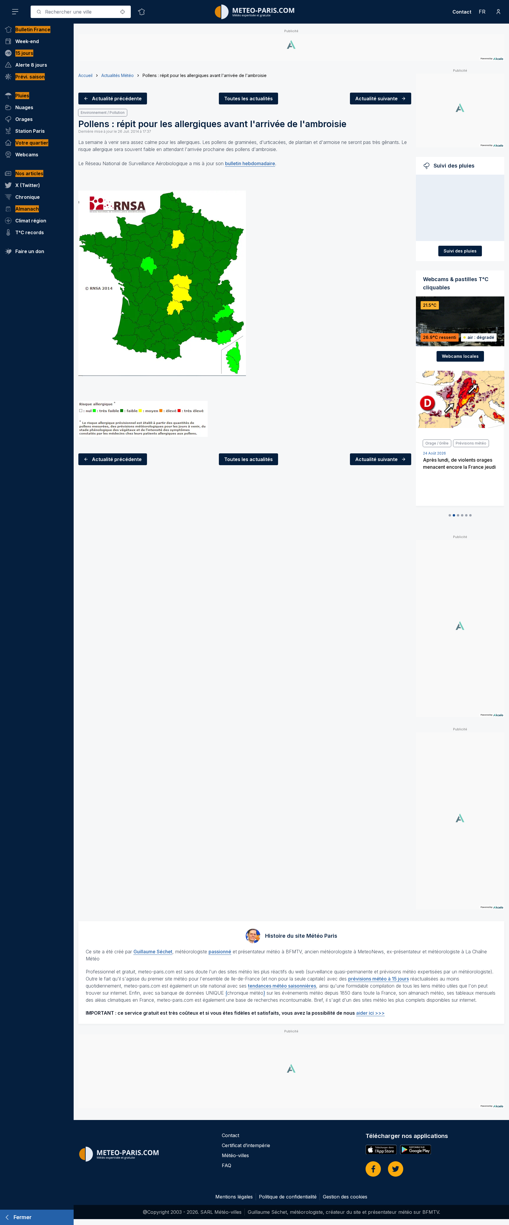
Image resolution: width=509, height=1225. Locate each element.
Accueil (85, 75)
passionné (220, 952)
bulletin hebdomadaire (250, 163)
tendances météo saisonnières (282, 986)
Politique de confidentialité (288, 1197)
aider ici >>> (370, 1013)
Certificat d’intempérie (246, 1145)
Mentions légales (234, 1197)
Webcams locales (460, 356)
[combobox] (81, 12)
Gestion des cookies (345, 1197)
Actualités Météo (117, 75)
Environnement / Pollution (103, 112)
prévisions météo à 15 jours (378, 979)
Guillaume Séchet (152, 952)
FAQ (226, 1165)
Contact (461, 12)
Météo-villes (235, 1155)
